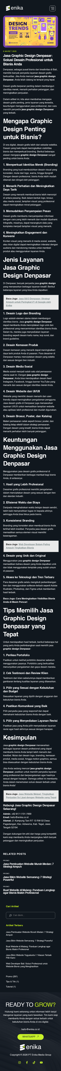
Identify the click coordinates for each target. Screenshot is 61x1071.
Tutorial (9, 987)
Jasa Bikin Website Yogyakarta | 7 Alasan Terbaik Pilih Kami (29, 956)
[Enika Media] (14, 9)
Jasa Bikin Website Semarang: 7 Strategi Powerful (29, 941)
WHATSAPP (28, 1037)
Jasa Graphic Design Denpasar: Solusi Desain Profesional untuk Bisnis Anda (28, 60)
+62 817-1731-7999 (21, 814)
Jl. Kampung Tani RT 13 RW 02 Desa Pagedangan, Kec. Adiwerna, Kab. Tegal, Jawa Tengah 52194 (26, 824)
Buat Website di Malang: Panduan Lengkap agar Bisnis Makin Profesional (29, 891)
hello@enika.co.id (19, 817)
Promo (6, 860)
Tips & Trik (11, 982)
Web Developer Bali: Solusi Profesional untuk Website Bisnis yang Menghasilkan (27, 965)
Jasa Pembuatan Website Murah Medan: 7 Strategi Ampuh (29, 933)
